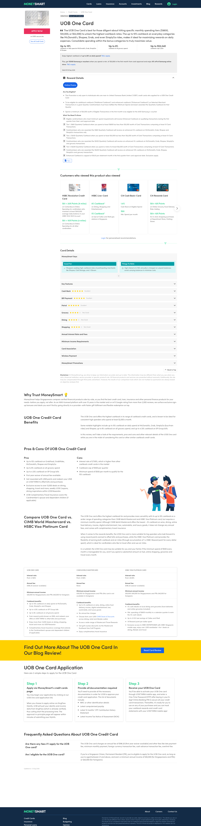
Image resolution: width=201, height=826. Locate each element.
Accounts (123, 3)
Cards (89, 3)
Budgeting (67, 821)
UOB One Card (86, 12)
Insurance (110, 3)
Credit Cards (72, 12)
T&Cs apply (105, 56)
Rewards (158, 3)
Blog (148, 3)
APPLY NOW (37, 30)
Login (174, 4)
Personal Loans (30, 824)
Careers (159, 811)
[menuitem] (89, 4)
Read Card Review (152, 650)
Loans (98, 3)
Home (62, 12)
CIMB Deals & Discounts (105, 616)
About (147, 811)
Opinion (66, 824)
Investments (136, 3)
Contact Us (172, 811)
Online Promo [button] (70, 85)
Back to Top (171, 370)
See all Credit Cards (37, 41)
